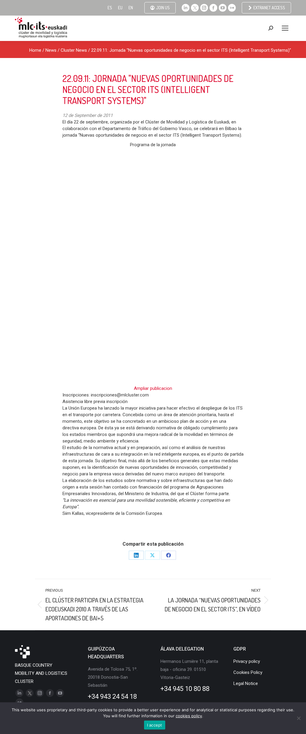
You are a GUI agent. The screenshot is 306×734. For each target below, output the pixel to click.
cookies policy (189, 715)
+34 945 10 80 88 (184, 688)
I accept (154, 725)
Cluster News (74, 50)
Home (35, 50)
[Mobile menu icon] (285, 28)
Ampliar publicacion (153, 388)
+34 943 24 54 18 (112, 696)
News (50, 50)
